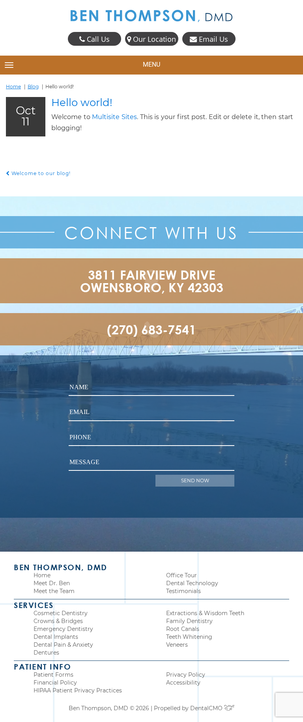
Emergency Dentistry (63, 628)
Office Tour (181, 575)
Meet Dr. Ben (52, 583)
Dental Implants (56, 636)
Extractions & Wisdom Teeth (205, 613)
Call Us (97, 39)
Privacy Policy (185, 674)
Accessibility (183, 682)
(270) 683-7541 (151, 329)
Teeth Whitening (189, 636)
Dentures (46, 652)
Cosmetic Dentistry (61, 613)
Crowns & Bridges (58, 621)
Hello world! (81, 102)
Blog (33, 87)
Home (13, 87)
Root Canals (182, 628)
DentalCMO (207, 708)
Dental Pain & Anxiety (63, 644)
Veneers (177, 644)
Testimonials (183, 591)
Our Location (153, 39)
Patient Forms (53, 674)
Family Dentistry (189, 621)
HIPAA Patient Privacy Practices (78, 690)
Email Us (212, 39)
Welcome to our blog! (40, 173)
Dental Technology (192, 583)
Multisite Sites (114, 117)
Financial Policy (55, 682)
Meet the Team (54, 591)
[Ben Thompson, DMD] (151, 16)
